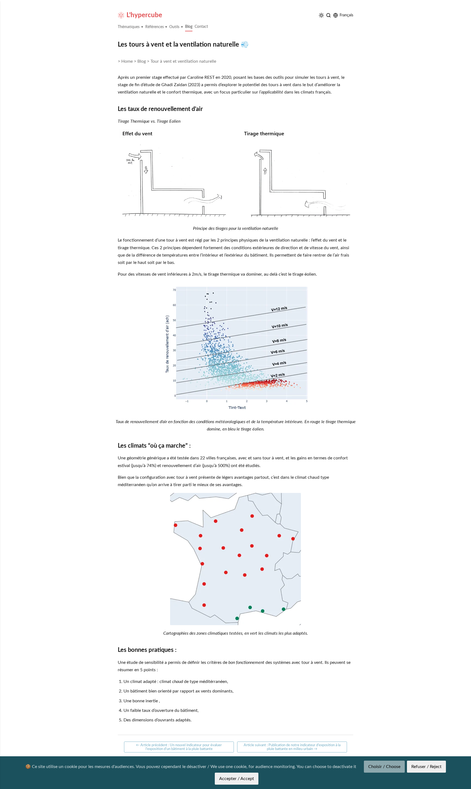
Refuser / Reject (426, 766)
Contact (201, 27)
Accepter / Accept (236, 778)
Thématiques (129, 27)
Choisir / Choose (384, 766)
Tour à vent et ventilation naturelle (183, 61)
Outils (174, 27)
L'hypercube (144, 15)
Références (154, 27)
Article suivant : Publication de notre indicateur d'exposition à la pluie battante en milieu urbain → (292, 747)
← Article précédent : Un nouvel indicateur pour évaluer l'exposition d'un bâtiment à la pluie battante (179, 747)
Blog (188, 27)
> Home (125, 61)
